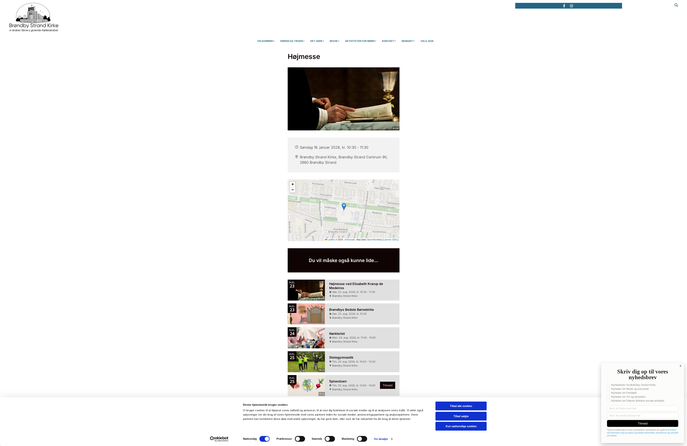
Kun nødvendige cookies (461, 426)
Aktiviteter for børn (359, 41)
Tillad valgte (461, 416)
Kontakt (388, 41)
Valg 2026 (427, 41)
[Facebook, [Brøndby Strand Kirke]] (564, 5)
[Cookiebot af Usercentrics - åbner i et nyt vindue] (219, 439)
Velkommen (265, 41)
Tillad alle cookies (461, 405)
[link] (266, 41)
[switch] (300, 439)
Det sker (316, 41)
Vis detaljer (381, 438)
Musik (333, 41)
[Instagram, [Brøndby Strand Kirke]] (571, 5)
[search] (675, 2)
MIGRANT (407, 41)
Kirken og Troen (291, 41)
